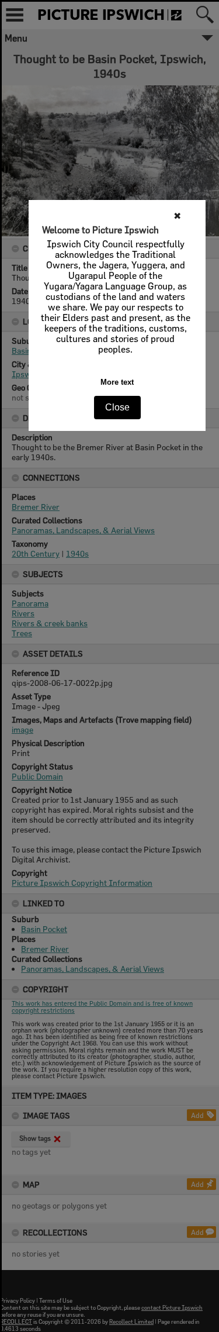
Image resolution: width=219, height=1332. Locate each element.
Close (117, 407)
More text (117, 382)
